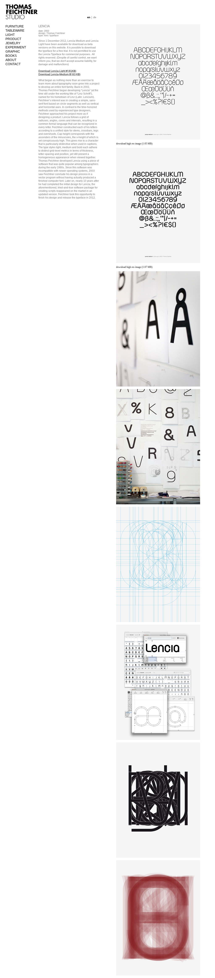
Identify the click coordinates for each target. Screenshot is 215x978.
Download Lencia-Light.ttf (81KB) (57, 71)
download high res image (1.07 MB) (134, 267)
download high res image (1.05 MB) (134, 143)
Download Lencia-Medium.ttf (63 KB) (59, 74)
